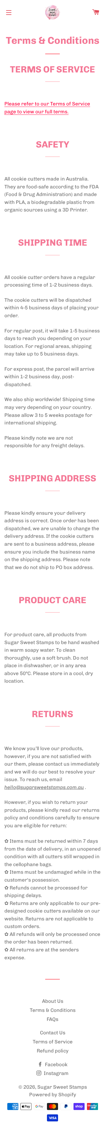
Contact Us (52, 1033)
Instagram (56, 1073)
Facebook (55, 1064)
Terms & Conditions (53, 1010)
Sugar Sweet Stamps (62, 1087)
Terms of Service (53, 1042)
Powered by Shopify (52, 1094)
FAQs (52, 1019)
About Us (52, 1001)
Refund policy (53, 1051)
